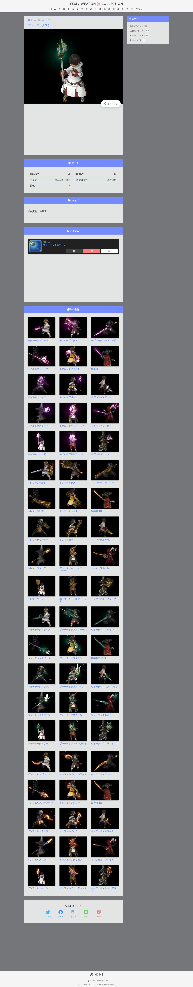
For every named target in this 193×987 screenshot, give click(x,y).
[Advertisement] (73, 131)
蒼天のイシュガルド (139, 36)
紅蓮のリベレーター (139, 31)
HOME (98, 974)
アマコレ (138, 9)
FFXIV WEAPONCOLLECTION (96, 4)
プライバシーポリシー (96, 981)
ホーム (53, 9)
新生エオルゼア (138, 40)
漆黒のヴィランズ (138, 26)
